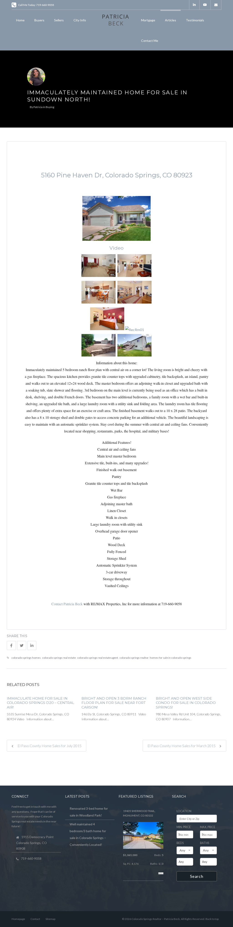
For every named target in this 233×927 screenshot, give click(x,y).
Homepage (18, 919)
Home (20, 20)
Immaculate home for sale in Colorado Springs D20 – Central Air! (40, 702)
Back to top (212, 919)
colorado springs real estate (59, 657)
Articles (170, 20)
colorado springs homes (26, 657)
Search (196, 876)
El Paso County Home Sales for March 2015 (181, 746)
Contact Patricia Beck (67, 603)
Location (184, 811)
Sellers (59, 20)
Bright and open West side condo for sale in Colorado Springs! (186, 702)
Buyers (39, 20)
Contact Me (149, 41)
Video (116, 248)
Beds (180, 843)
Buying (50, 107)
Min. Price (184, 827)
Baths (204, 843)
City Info (79, 20)
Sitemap (50, 919)
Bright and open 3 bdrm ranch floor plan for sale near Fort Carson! (113, 702)
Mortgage (148, 20)
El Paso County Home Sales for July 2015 (49, 746)
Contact (35, 919)
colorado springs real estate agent (97, 657)
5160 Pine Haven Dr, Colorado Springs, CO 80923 (116, 175)
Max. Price (207, 827)
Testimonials (195, 20)
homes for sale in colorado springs (170, 657)
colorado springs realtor (133, 657)
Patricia (38, 107)
